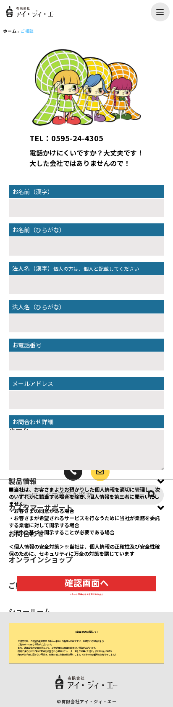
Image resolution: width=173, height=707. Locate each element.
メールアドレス (32, 383)
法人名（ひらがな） (38, 307)
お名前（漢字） (32, 191)
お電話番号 (27, 345)
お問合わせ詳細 (32, 421)
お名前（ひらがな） (38, 229)
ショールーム (29, 611)
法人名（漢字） (75, 268)
